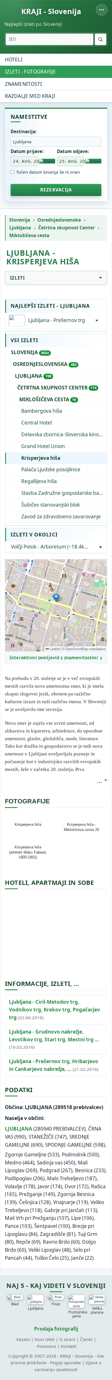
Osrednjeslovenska (59, 220)
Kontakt (68, 1346)
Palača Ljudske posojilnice (50, 469)
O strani (67, 1339)
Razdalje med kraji (30, 96)
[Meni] (101, 9)
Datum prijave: (27, 151)
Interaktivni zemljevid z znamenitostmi (53, 657)
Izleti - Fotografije (30, 71)
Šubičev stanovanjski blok (50, 504)
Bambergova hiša (41, 411)
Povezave (46, 1346)
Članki (86, 1339)
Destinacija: (23, 131)
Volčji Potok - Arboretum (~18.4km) (50, 546)
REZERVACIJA (56, 190)
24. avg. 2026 (25, 161)
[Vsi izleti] (96, 320)
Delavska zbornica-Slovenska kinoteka (64, 434)
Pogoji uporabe (65, 1362)
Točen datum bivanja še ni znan (48, 172)
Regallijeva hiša (39, 481)
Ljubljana (20, 228)
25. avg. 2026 (71, 161)
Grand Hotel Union (43, 446)
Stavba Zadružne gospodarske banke (64, 493)
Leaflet (54, 648)
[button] (56, 598)
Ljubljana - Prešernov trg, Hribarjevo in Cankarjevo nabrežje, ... (54, 1065)
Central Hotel (36, 422)
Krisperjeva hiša (40, 458)
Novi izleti (44, 1339)
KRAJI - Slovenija (51, 11)
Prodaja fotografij (56, 1328)
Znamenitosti (23, 84)
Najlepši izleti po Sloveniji (33, 24)
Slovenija (19, 220)
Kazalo (23, 1339)
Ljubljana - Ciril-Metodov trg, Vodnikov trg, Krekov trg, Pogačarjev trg (54, 1010)
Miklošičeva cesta (29, 235)
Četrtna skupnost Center (66, 228)
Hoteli (13, 59)
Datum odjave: (73, 151)
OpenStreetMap (76, 648)
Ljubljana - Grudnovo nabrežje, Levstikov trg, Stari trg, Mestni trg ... (54, 1039)
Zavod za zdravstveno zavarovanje (61, 516)
